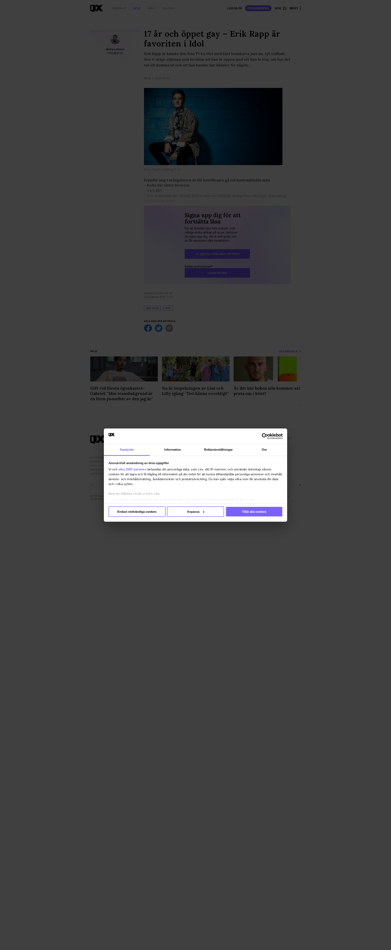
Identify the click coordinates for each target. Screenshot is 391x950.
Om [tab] (264, 449)
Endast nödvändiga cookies (137, 511)
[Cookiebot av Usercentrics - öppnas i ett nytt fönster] (265, 436)
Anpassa (193, 511)
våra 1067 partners (132, 469)
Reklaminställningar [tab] (218, 449)
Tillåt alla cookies (254, 511)
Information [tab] (172, 449)
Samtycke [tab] (127, 449)
